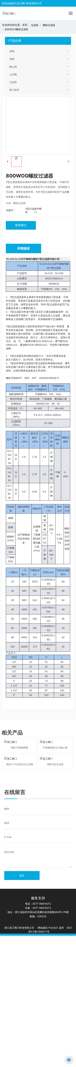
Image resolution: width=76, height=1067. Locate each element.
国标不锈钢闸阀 (19, 747)
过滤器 (34, 25)
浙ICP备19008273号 (38, 931)
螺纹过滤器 (49, 25)
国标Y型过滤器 (55, 764)
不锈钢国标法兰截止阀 (55, 747)
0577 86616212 (42, 903)
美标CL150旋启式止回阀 (19, 764)
